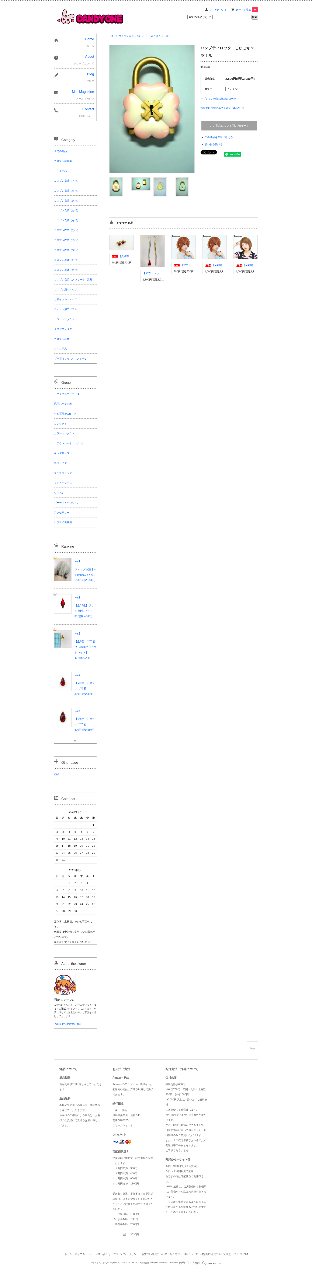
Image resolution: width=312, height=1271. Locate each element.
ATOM (244, 1254)
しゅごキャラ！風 (158, 36)
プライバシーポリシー (126, 1254)
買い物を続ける (214, 144)
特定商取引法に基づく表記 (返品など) (222, 108)
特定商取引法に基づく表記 (216, 1254)
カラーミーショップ (99, 1263)
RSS (236, 1254)
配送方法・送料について (184, 1254)
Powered (174, 1263)
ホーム (68, 1254)
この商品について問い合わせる (229, 125)
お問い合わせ (103, 1254)
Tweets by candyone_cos (67, 1024)
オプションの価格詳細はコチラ (218, 98)
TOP (111, 36)
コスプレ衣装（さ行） (131, 36)
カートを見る (246, 9)
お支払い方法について (154, 1254)
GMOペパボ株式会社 (140, 1263)
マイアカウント (218, 9)
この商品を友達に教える (219, 137)
